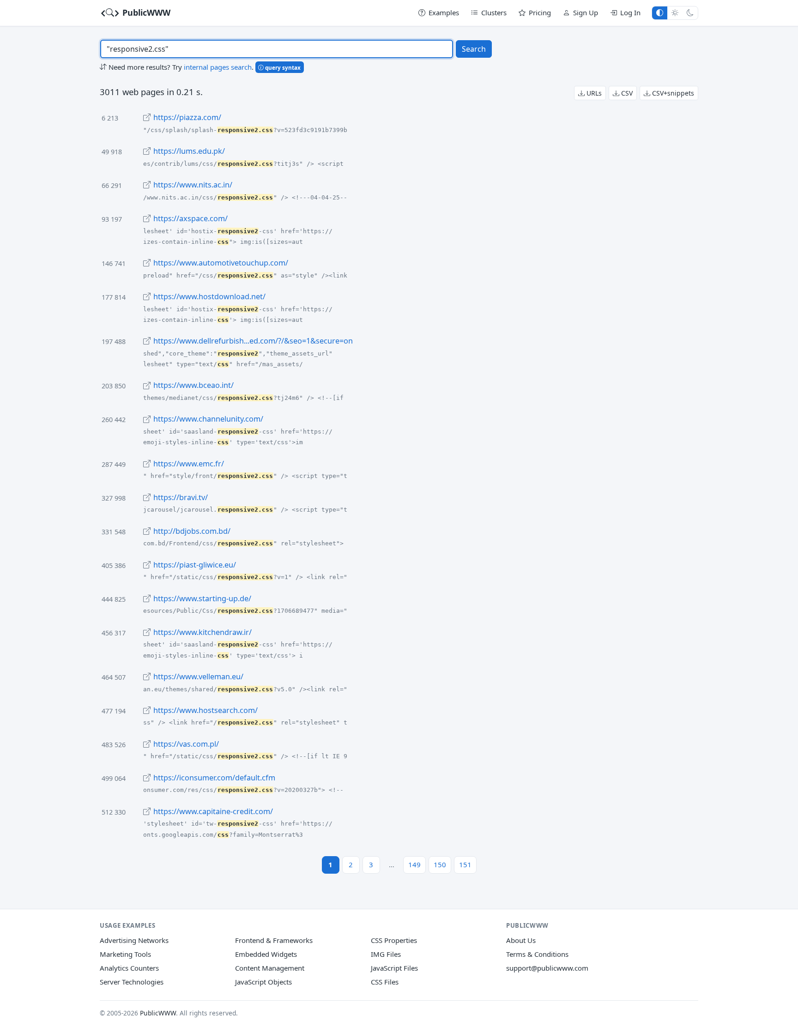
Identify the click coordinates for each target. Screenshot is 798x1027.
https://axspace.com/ (190, 218)
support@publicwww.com (547, 968)
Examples (444, 12)
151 (465, 864)
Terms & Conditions (537, 954)
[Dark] (690, 12)
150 (440, 864)
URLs (593, 93)
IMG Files (386, 954)
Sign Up (585, 12)
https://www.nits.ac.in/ (192, 185)
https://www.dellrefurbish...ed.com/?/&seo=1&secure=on (253, 341)
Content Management (269, 968)
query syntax (282, 67)
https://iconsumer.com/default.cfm (214, 778)
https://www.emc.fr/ (188, 464)
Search (474, 49)
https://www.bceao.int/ (193, 385)
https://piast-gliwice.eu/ (194, 565)
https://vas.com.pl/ (186, 744)
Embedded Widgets (266, 954)
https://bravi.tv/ (180, 497)
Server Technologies (131, 981)
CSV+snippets (672, 93)
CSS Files (385, 981)
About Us (521, 940)
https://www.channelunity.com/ (208, 419)
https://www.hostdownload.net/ (209, 296)
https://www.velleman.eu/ (198, 676)
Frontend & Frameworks (274, 940)
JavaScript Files (394, 968)
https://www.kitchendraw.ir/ (202, 632)
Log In (630, 12)
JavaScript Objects (263, 981)
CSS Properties (394, 940)
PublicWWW (145, 12)
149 (414, 864)
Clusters (494, 12)
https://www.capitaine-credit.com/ (213, 811)
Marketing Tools (125, 954)
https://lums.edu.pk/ (189, 151)
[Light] (675, 12)
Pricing (540, 12)
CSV (626, 93)
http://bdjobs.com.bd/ (191, 531)
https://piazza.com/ (187, 117)
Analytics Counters (129, 968)
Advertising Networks (134, 940)
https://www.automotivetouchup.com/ (220, 263)
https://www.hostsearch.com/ (205, 710)
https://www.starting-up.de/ (202, 598)
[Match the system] (659, 12)
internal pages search (218, 67)
